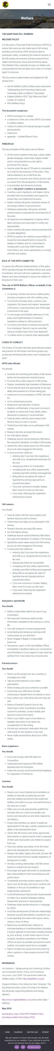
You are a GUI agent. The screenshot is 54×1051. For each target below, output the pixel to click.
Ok (17, 1047)
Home (7, 1032)
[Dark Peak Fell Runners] (6, 4)
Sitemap (45, 1032)
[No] (50, 1042)
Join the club (32, 1032)
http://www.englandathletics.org (16, 999)
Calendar (18, 1032)
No (23, 1047)
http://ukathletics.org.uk (33, 978)
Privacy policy (34, 1047)
